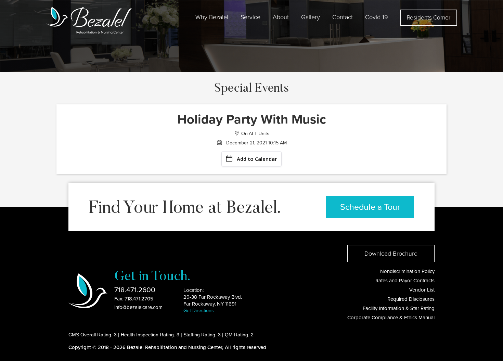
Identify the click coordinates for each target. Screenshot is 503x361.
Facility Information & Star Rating (399, 308)
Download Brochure (390, 253)
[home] (89, 20)
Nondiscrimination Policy (407, 271)
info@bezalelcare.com (138, 307)
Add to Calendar (257, 158)
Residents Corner (428, 17)
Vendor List (422, 290)
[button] (211, 17)
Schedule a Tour (370, 207)
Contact (342, 17)
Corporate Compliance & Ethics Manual (391, 317)
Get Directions (198, 310)
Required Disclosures (411, 299)
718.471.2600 (134, 290)
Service (250, 17)
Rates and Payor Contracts (405, 281)
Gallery (310, 17)
